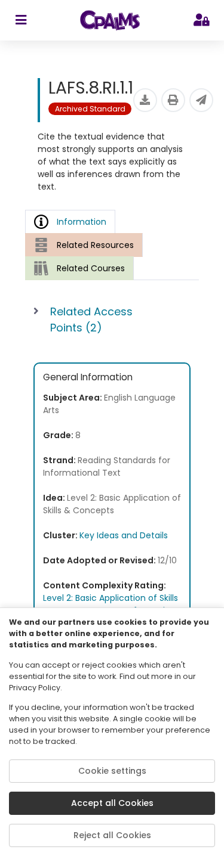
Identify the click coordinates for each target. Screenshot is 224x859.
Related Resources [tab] (95, 245)
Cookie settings (112, 771)
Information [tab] (81, 222)
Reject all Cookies (112, 835)
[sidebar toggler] (20, 20)
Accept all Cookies (112, 803)
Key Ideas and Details (123, 535)
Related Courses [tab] (91, 268)
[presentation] (84, 244)
